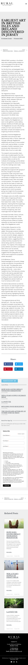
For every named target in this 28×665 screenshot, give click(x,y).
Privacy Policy (12, 659)
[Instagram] (14, 662)
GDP (17, 659)
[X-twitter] (16, 662)
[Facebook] (11, 662)
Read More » (9, 552)
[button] (26, 4)
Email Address (6, 435)
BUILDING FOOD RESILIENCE (12, 406)
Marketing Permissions (8, 452)
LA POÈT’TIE (6, 402)
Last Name (6, 446)
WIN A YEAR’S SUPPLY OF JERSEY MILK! (13, 396)
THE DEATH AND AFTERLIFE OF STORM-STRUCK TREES (13, 412)
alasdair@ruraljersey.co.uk (16, 651)
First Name (6, 440)
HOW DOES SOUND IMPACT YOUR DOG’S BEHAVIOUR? (12, 390)
